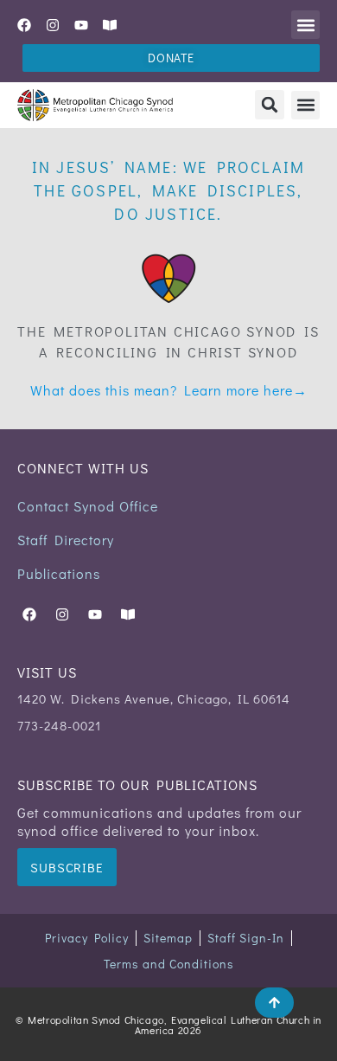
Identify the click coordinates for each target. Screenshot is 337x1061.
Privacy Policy (87, 937)
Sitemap (168, 937)
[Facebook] (24, 25)
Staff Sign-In (245, 937)
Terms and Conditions (169, 963)
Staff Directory (65, 539)
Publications (58, 573)
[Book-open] (110, 25)
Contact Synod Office (87, 506)
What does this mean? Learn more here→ (169, 390)
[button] (305, 24)
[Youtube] (81, 25)
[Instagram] (53, 25)
